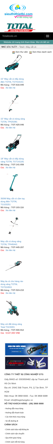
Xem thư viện (21, 52)
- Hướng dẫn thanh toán (14, 413)
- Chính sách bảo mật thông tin (16, 429)
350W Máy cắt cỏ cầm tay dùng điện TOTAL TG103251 (13, 201)
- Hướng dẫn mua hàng (13, 409)
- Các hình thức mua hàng (14, 417)
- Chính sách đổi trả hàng (14, 442)
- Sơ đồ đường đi (11, 421)
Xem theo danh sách (42, 52)
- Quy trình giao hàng (12, 438)
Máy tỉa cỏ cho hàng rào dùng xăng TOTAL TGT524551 (12, 284)
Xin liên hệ (10, 88)
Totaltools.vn (9, 36)
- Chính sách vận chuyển (14, 434)
